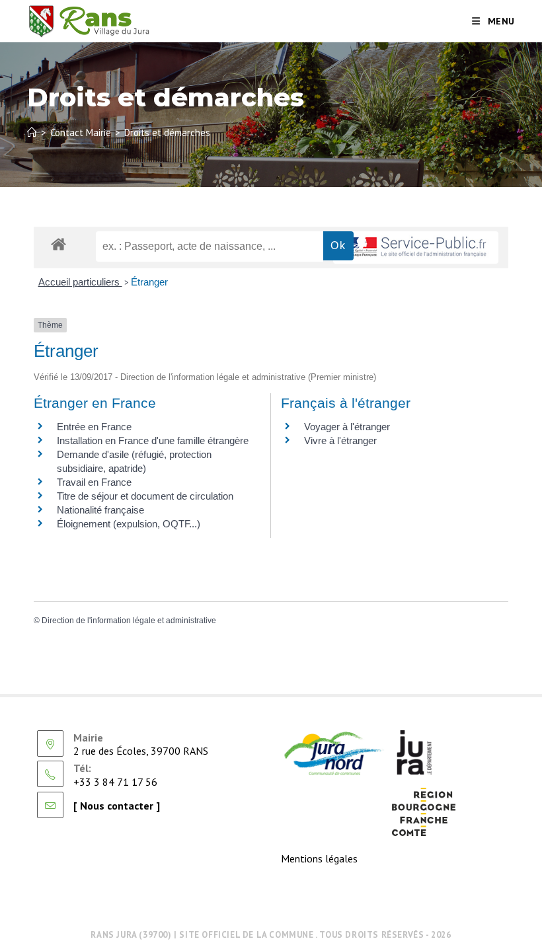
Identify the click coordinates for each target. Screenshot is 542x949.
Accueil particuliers (80, 281)
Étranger (149, 281)
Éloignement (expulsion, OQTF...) (128, 523)
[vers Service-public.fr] (415, 247)
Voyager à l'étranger (347, 426)
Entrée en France (94, 426)
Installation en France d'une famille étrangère (153, 440)
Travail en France (94, 482)
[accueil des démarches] (58, 243)
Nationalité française (100, 509)
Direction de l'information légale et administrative (129, 620)
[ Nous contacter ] (116, 805)
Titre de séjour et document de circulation (145, 496)
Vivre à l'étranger (340, 440)
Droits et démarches (167, 132)
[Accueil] (32, 132)
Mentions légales (319, 858)
